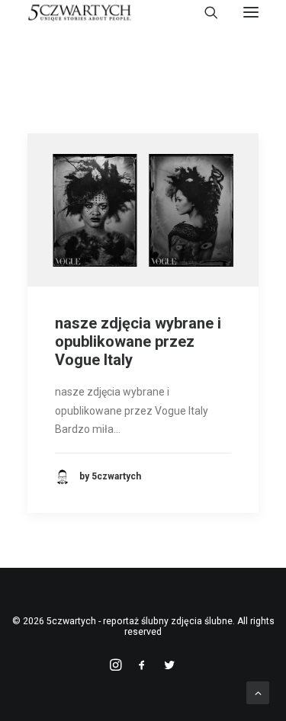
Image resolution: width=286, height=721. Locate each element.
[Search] (204, 12)
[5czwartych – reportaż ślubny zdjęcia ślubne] (79, 12)
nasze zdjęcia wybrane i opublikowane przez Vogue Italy (138, 341)
